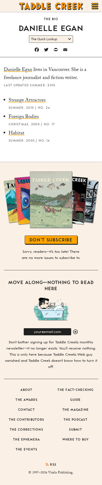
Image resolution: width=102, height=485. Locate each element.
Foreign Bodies (24, 117)
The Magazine (75, 409)
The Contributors (26, 419)
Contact (26, 409)
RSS (52, 464)
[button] (75, 332)
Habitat (16, 133)
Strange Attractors (27, 100)
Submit (75, 429)
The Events (26, 449)
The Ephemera (26, 439)
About (26, 390)
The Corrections (26, 429)
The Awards (26, 400)
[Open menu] (95, 6)
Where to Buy (75, 439)
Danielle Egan (18, 70)
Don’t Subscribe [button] (51, 240)
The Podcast (76, 419)
